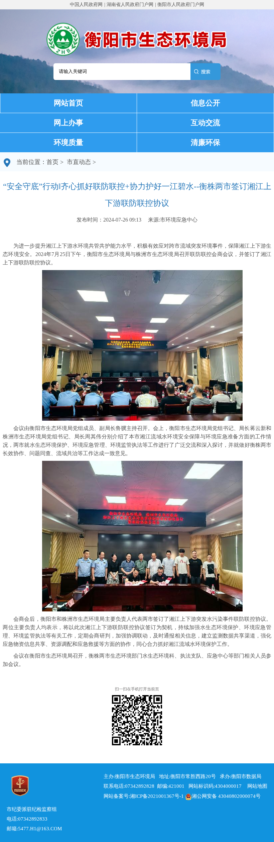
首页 (52, 162)
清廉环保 (205, 142)
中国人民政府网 (86, 4)
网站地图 (255, 786)
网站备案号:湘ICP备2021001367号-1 (144, 796)
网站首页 (68, 103)
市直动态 (79, 162)
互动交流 (205, 122)
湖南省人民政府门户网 (130, 4)
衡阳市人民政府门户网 (180, 4)
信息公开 (205, 103)
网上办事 (68, 122)
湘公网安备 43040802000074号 (226, 796)
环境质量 (68, 142)
